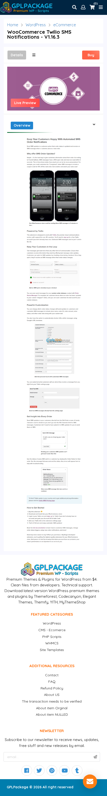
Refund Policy (52, 688)
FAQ (51, 681)
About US (51, 694)
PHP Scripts (51, 636)
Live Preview (25, 103)
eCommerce (64, 24)
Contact (51, 675)
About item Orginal (51, 708)
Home (12, 25)
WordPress (36, 24)
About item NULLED (52, 714)
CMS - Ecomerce (51, 630)
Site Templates (52, 650)
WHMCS (51, 643)
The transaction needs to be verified (52, 701)
